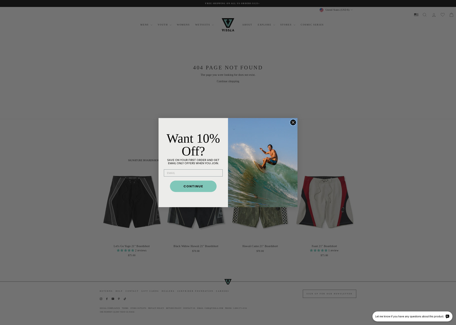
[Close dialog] (293, 122)
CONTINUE (193, 186)
